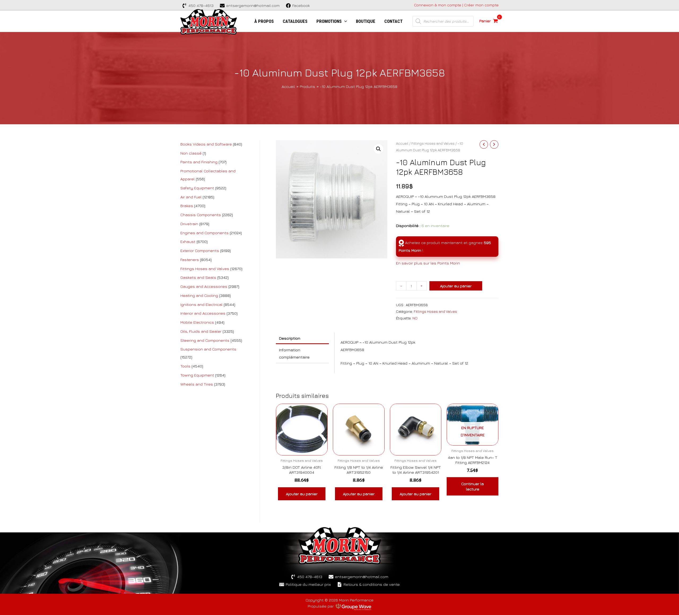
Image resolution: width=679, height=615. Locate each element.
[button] (378, 149)
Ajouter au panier (456, 286)
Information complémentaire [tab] (294, 354)
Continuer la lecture (472, 486)
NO (414, 318)
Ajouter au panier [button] (301, 494)
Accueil (402, 143)
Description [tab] (289, 338)
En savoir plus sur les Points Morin (428, 263)
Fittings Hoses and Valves (433, 143)
